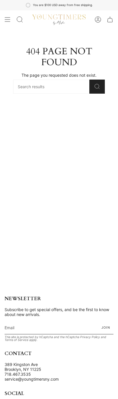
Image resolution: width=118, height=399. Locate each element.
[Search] (97, 87)
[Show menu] (7, 19)
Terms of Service (16, 340)
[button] (20, 19)
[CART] (110, 19)
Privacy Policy (90, 337)
